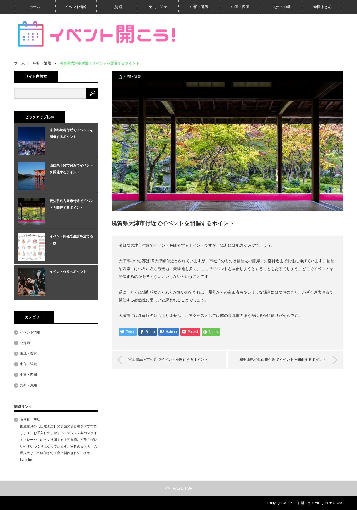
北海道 (117, 7)
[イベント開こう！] (97, 34)
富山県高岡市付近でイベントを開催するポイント (168, 359)
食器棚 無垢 (30, 420)
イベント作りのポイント (68, 272)
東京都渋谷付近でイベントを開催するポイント (71, 133)
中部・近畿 (199, 7)
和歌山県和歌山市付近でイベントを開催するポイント (282, 359)
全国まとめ (322, 7)
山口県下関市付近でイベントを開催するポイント (71, 168)
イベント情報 (76, 7)
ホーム (34, 7)
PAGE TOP (182, 488)
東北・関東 (158, 7)
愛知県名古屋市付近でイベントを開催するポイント (71, 204)
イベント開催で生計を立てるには (71, 239)
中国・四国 (240, 7)
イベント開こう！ (300, 503)
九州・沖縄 (281, 7)
